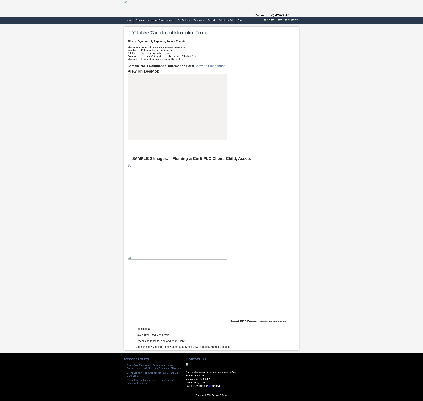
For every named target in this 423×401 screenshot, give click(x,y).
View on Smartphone (211, 66)
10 (210, 385)
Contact (211, 20)
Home (128, 20)
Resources (199, 20)
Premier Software (220, 395)
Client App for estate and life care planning (155, 20)
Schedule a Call (226, 20)
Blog (240, 20)
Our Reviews (184, 20)
